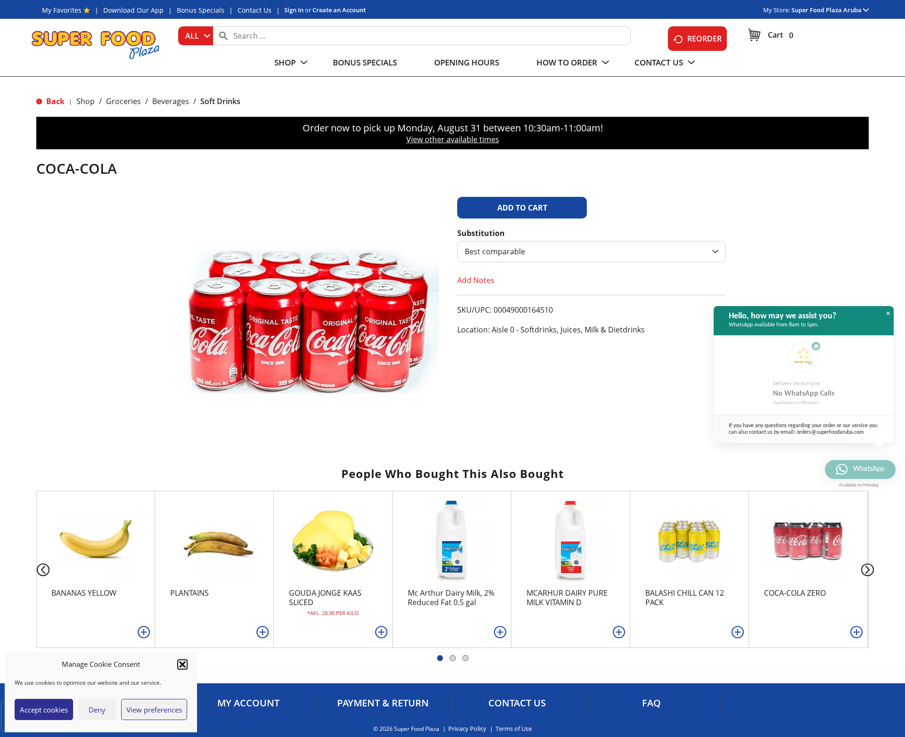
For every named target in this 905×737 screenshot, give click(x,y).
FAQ (651, 703)
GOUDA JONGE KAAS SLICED (325, 597)
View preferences (154, 709)
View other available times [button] (452, 139)
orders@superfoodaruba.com (830, 432)
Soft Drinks (220, 101)
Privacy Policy (467, 728)
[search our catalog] (223, 35)
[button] (182, 664)
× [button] (888, 313)
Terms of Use (513, 728)
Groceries (123, 101)
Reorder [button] (704, 38)
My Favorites (62, 10)
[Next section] (869, 569)
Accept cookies (44, 709)
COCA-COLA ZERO (795, 593)
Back (54, 101)
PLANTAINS (189, 593)
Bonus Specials (200, 10)
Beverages (170, 101)
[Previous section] (35, 569)
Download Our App (133, 10)
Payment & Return (383, 703)
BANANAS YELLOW (83, 593)
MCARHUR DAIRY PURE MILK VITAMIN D (567, 597)
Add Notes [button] (475, 280)
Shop (85, 101)
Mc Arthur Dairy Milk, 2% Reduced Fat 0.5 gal (451, 597)
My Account (248, 703)
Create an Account (339, 10)
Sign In (294, 10)
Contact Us (255, 10)
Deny (97, 709)
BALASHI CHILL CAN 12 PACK (684, 597)
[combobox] (195, 35)
